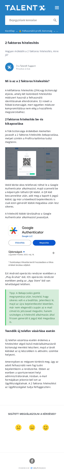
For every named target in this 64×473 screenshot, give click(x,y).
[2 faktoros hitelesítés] (25, 9)
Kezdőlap (11, 30)
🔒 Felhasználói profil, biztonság (37, 30)
